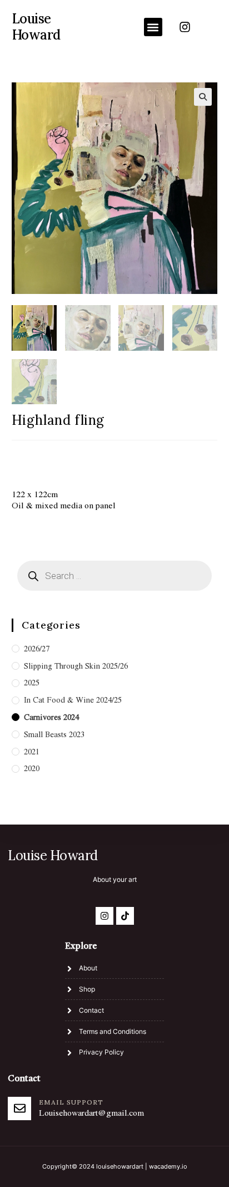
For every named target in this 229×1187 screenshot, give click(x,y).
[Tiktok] (125, 916)
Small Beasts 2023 (54, 734)
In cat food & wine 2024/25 (73, 699)
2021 (31, 751)
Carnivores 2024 (51, 717)
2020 (31, 768)
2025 (31, 682)
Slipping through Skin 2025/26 (76, 665)
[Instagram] (185, 27)
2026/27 (36, 648)
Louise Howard (36, 26)
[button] (153, 27)
